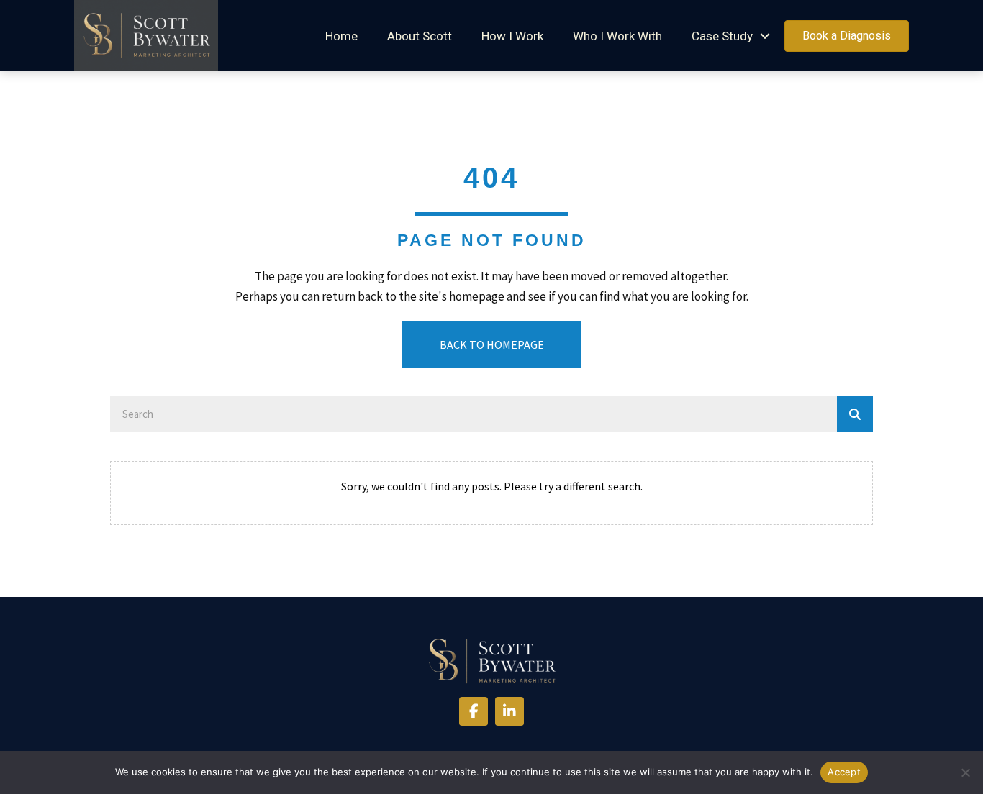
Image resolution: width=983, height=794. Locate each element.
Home (341, 36)
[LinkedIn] (509, 711)
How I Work (512, 36)
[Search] (855, 414)
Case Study (722, 36)
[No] (965, 772)
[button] (765, 36)
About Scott (419, 36)
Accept (844, 771)
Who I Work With (617, 36)
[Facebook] (473, 711)
